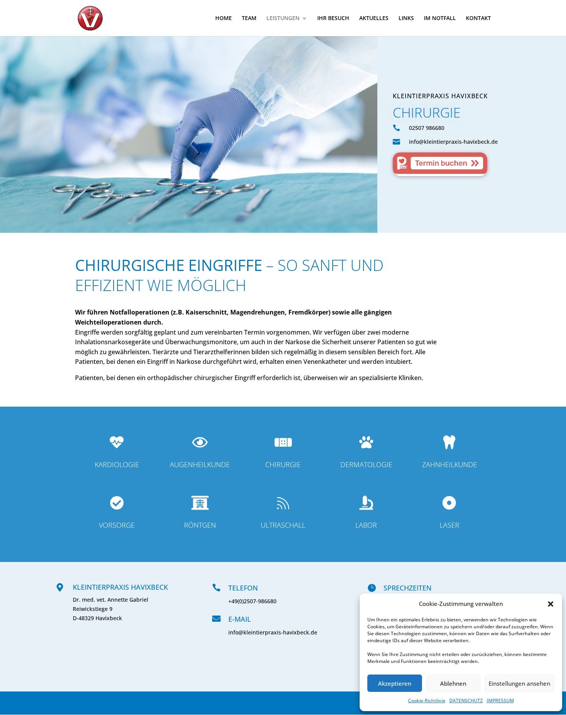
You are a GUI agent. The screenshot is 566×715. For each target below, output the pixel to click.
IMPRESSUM (500, 700)
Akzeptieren (394, 683)
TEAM (249, 18)
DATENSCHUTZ (466, 700)
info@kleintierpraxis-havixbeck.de (272, 632)
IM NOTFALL (440, 18)
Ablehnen (453, 683)
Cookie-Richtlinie (426, 700)
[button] (550, 604)
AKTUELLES (373, 18)
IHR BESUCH (333, 18)
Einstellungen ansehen (519, 683)
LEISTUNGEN (283, 18)
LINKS (406, 18)
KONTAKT (478, 18)
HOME (223, 18)
